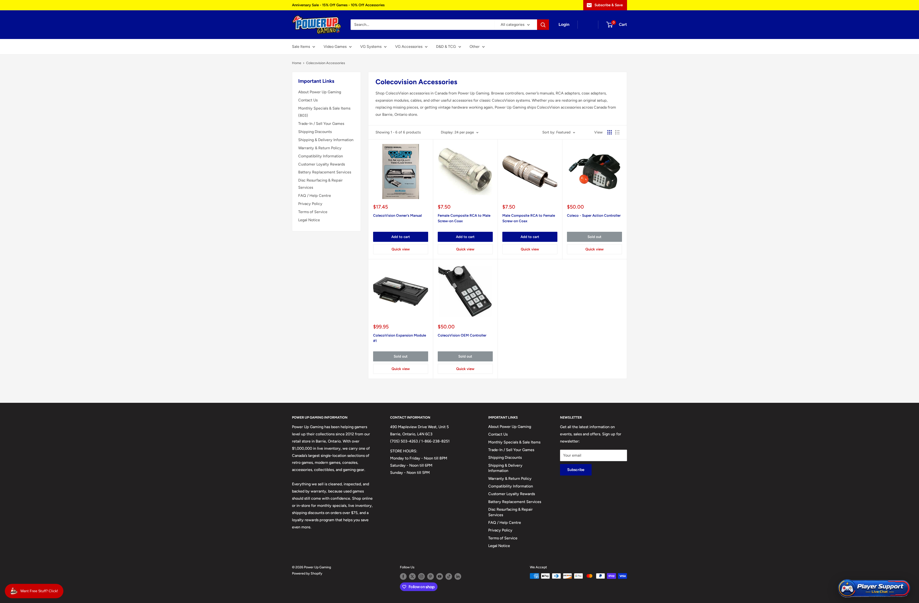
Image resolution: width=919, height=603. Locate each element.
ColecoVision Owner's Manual (397, 215)
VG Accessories (408, 46)
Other (475, 46)
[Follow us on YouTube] (439, 576)
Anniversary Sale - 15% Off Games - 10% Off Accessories (338, 5)
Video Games (335, 46)
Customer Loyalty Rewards (321, 164)
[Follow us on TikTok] (448, 576)
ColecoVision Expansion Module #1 (399, 338)
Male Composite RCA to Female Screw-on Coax (528, 218)
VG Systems (370, 46)
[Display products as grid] (609, 132)
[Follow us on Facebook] (403, 576)
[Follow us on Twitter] (412, 576)
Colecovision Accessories (325, 63)
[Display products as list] (617, 132)
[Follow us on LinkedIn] (457, 576)
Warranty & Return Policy (320, 148)
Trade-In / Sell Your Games (321, 123)
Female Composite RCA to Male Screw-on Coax (464, 218)
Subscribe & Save (608, 5)
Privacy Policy (310, 203)
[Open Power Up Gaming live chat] (874, 588)
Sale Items (301, 46)
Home (296, 63)
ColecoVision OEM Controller (462, 335)
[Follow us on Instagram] (421, 576)
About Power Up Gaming (319, 92)
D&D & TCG (446, 46)
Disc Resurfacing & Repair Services (320, 184)
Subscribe (575, 469)
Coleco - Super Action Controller (594, 215)
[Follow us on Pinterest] (430, 576)
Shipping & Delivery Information (325, 140)
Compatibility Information (320, 156)
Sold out (594, 237)
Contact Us (308, 100)
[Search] (543, 24)
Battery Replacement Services (324, 172)
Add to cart (400, 237)
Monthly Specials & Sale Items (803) (324, 112)
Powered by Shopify (307, 573)
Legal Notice (309, 220)
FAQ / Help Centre (314, 195)
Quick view (401, 249)
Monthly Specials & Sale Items (514, 442)
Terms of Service (312, 212)
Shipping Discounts (315, 131)
